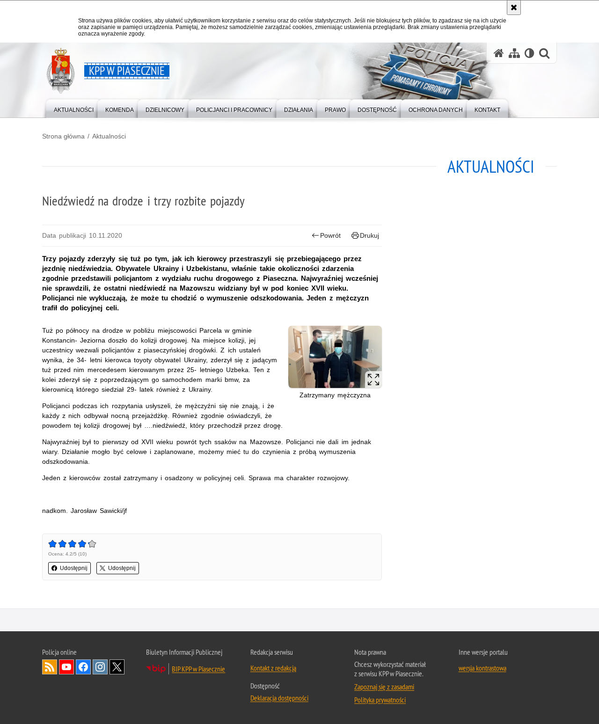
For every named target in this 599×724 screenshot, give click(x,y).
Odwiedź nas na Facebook (83, 666)
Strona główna (63, 136)
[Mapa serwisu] (514, 53)
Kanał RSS (49, 666)
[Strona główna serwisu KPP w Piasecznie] (499, 53)
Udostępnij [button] (74, 568)
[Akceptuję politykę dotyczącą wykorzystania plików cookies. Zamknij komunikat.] (514, 7)
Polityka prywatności (380, 699)
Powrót (330, 235)
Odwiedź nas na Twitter (117, 666)
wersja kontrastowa (482, 668)
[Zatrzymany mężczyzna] (335, 357)
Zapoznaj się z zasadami (384, 686)
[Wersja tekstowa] (529, 53)
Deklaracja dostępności (279, 697)
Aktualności (109, 136)
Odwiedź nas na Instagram (100, 666)
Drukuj (369, 235)
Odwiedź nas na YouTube (66, 666)
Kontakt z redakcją (273, 668)
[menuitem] (73, 108)
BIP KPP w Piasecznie (198, 668)
